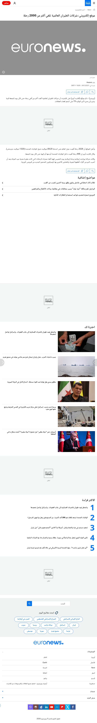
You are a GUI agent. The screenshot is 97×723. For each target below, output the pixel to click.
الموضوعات (91, 651)
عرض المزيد (91, 698)
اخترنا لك (89, 327)
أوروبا (93, 657)
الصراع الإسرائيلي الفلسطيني (46, 619)
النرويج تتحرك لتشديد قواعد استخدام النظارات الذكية (74, 195)
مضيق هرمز (55, 631)
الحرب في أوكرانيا (23, 619)
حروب (23, 625)
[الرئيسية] (94, 10)
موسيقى (30, 631)
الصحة (45, 667)
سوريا (42, 631)
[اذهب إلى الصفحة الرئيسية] (88, 3)
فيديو (93, 678)
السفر (93, 673)
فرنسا (68, 631)
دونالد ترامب (48, 625)
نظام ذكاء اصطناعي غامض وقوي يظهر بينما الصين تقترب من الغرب (69, 183)
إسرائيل (62, 625)
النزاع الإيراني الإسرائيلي (71, 619)
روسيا (35, 625)
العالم (45, 657)
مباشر (6, 3)
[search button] (29, 603)
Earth (45, 662)
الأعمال (93, 662)
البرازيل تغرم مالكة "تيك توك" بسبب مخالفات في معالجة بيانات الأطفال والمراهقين (63, 189)
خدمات (92, 691)
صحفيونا (92, 683)
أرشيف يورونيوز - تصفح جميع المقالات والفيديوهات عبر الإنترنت (26, 683)
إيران (74, 625)
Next (89, 10)
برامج (45, 678)
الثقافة (45, 673)
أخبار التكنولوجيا (80, 10)
